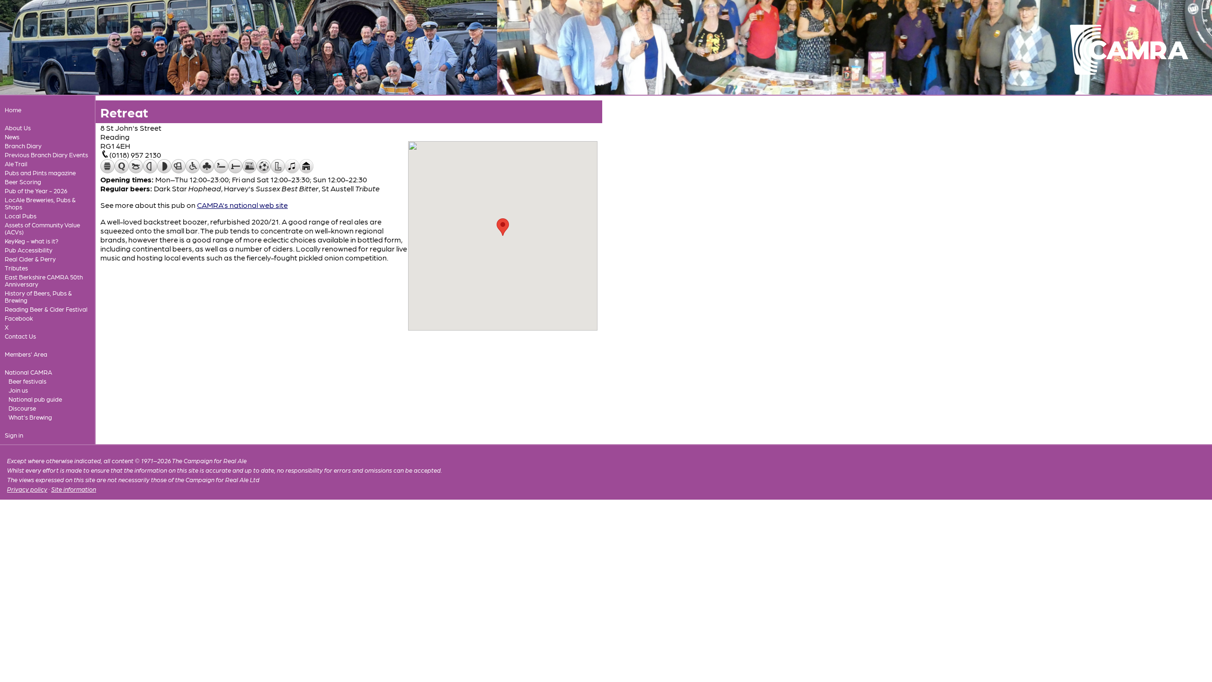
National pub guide (35, 399)
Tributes (16, 267)
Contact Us (20, 336)
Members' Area (26, 354)
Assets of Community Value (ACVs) (42, 228)
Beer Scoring (23, 181)
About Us (18, 127)
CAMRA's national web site (242, 204)
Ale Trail (16, 163)
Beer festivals (27, 381)
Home (13, 109)
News (12, 136)
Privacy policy (27, 489)
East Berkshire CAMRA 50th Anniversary (44, 280)
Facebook (19, 318)
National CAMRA (28, 372)
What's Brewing (30, 417)
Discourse (22, 408)
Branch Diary (23, 145)
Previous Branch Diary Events (46, 154)
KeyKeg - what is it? (31, 240)
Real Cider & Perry (30, 258)
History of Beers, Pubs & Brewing (38, 296)
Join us (18, 390)
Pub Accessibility (29, 249)
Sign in (14, 435)
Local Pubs (20, 215)
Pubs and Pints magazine (40, 172)
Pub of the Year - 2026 (36, 190)
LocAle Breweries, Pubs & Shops (40, 203)
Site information (73, 489)
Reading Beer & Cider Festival (46, 309)
